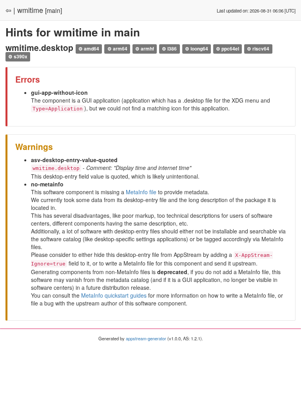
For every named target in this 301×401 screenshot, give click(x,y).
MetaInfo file (141, 192)
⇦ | (10, 10)
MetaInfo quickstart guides (114, 295)
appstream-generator (146, 338)
